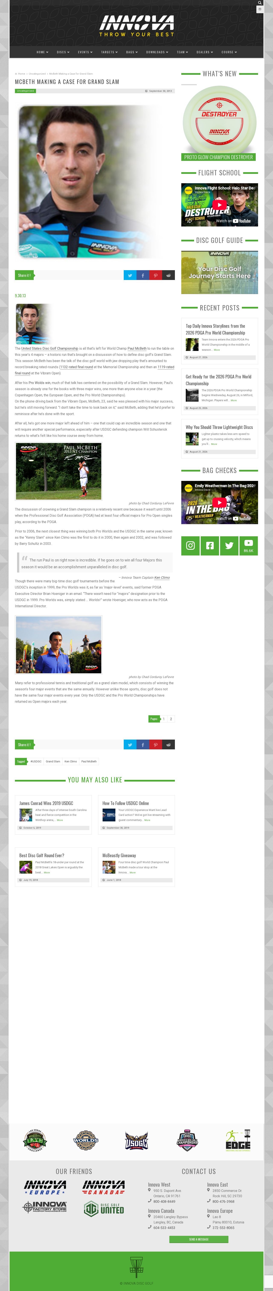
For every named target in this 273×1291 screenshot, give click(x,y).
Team (181, 52)
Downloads (155, 52)
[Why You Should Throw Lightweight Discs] (192, 439)
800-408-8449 (164, 1202)
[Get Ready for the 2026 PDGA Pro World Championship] (192, 395)
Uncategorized (37, 73)
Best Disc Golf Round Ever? (41, 855)
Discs (61, 52)
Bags (130, 52)
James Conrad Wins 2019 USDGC (46, 803)
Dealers (203, 52)
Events (83, 52)
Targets (107, 52)
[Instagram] (190, 545)
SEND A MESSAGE (199, 1239)
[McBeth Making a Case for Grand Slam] (95, 182)
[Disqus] (95, 948)
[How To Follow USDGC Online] (109, 815)
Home (41, 52)
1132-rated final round (76, 367)
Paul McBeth (137, 348)
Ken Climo (162, 578)
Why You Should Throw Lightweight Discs (219, 427)
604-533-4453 (164, 1228)
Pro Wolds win (39, 383)
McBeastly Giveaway (119, 855)
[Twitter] (229, 545)
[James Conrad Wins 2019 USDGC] (25, 815)
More (60, 820)
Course (228, 52)
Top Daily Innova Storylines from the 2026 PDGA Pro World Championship (215, 329)
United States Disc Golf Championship (49, 348)
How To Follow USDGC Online (126, 803)
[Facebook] (210, 545)
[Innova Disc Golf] (136, 25)
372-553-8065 (223, 1228)
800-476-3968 (223, 1202)
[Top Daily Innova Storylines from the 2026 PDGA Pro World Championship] (192, 344)
